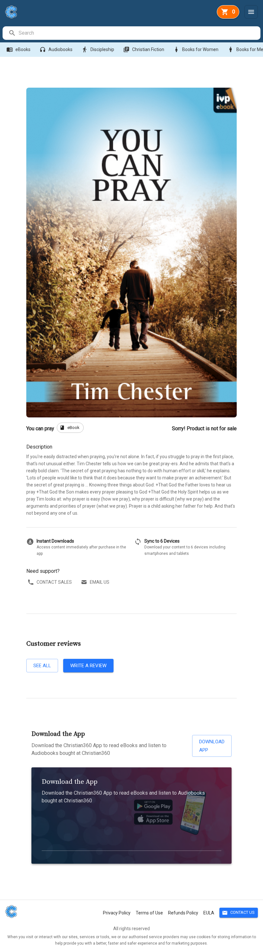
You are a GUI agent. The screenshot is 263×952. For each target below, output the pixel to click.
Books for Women (195, 49)
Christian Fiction (143, 49)
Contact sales (54, 582)
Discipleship (97, 49)
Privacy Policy (117, 912)
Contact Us (238, 913)
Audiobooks (55, 49)
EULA (208, 912)
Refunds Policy (183, 912)
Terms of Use (149, 912)
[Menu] (251, 12)
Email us (99, 582)
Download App (212, 746)
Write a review (88, 665)
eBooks (18, 49)
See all (42, 665)
